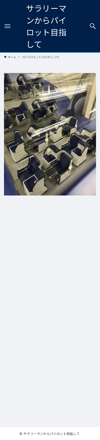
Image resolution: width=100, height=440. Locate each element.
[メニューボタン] (7, 26)
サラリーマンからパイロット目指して (46, 26)
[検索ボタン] (92, 26)
